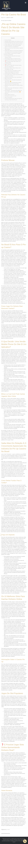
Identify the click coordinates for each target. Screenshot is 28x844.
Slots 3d (6, 93)
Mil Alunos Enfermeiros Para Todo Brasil (13, 77)
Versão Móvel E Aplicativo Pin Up (11, 73)
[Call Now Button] (25, 841)
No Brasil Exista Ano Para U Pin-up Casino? (14, 42)
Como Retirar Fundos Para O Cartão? (13, 53)
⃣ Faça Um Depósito (9, 54)
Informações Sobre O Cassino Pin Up (12, 58)
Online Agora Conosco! (9, 94)
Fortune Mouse (8, 40)
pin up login (17, 176)
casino (8, 829)
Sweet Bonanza (8, 63)
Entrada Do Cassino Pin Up (10, 95)
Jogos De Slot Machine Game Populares (13, 59)
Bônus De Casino (8, 78)
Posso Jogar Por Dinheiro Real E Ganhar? (13, 44)
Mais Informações (8, 97)
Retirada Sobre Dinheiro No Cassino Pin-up (14, 41)
